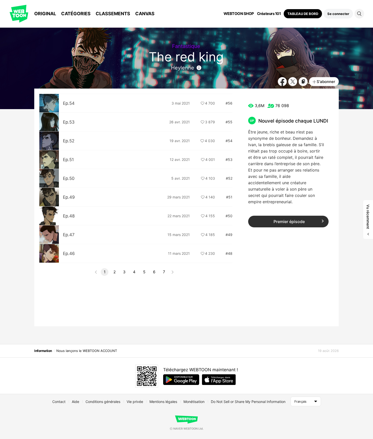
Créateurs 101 (269, 13)
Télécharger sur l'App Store (219, 379)
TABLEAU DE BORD (302, 14)
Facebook (282, 81)
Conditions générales (103, 401)
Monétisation (194, 401)
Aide (75, 401)
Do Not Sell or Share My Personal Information (248, 401)
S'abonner (326, 81)
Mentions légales (163, 401)
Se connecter (338, 14)
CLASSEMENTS (113, 13)
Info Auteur (198, 67)
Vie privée (135, 401)
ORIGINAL (45, 13)
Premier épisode (289, 221)
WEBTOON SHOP (239, 13)
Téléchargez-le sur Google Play (181, 379)
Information (43, 351)
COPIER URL (303, 81)
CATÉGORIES (76, 13)
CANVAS (145, 13)
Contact (58, 401)
